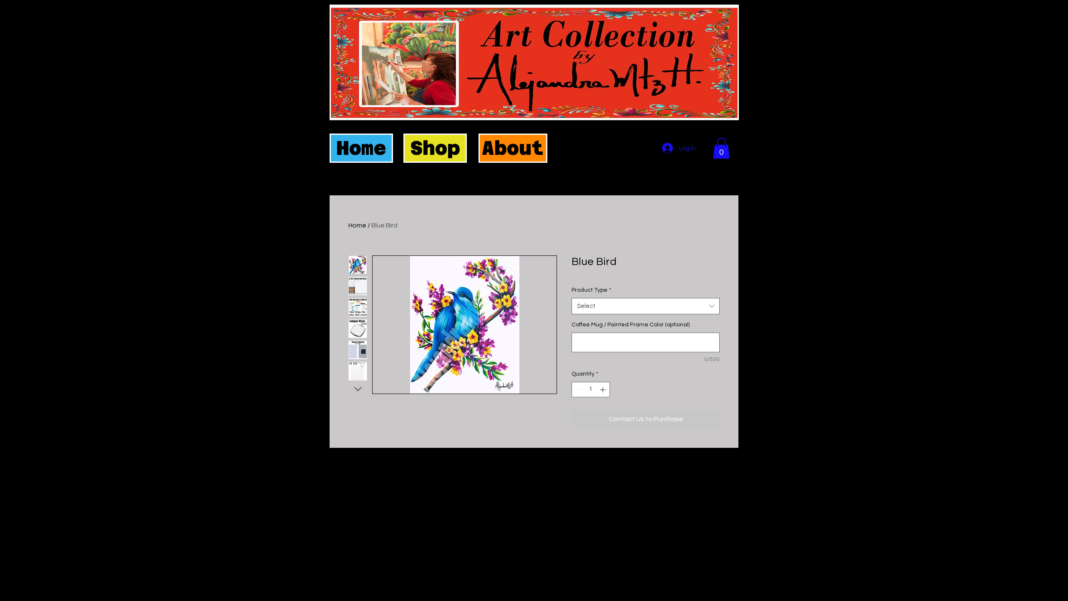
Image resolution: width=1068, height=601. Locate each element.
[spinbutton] (590, 389)
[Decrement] (578, 389)
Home (357, 225)
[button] (721, 148)
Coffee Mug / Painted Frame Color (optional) (631, 325)
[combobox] (646, 306)
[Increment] (603, 389)
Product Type (591, 290)
